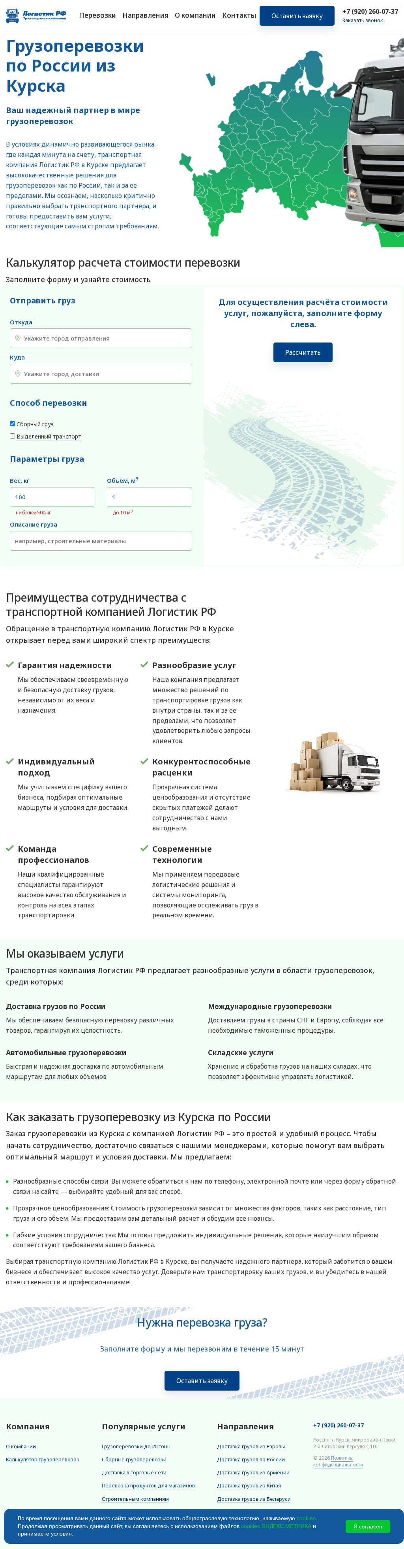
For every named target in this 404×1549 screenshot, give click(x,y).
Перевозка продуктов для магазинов (148, 1485)
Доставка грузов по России (251, 1459)
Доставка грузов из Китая (249, 1485)
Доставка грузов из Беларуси (254, 1498)
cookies (306, 1518)
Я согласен (368, 1526)
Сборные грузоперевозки (134, 1459)
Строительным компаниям (135, 1498)
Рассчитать (303, 352)
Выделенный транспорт (49, 436)
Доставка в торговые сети (134, 1472)
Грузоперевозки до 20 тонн (136, 1446)
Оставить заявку (297, 15)
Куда (17, 357)
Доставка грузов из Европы (251, 1446)
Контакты (239, 15)
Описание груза (33, 524)
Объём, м (122, 480)
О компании (195, 15)
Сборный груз (35, 424)
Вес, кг (20, 480)
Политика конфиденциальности (338, 1461)
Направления (145, 15)
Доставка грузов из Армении (253, 1472)
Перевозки (97, 15)
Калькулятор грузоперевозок (42, 1459)
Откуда (21, 322)
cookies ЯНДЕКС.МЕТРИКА (276, 1526)
